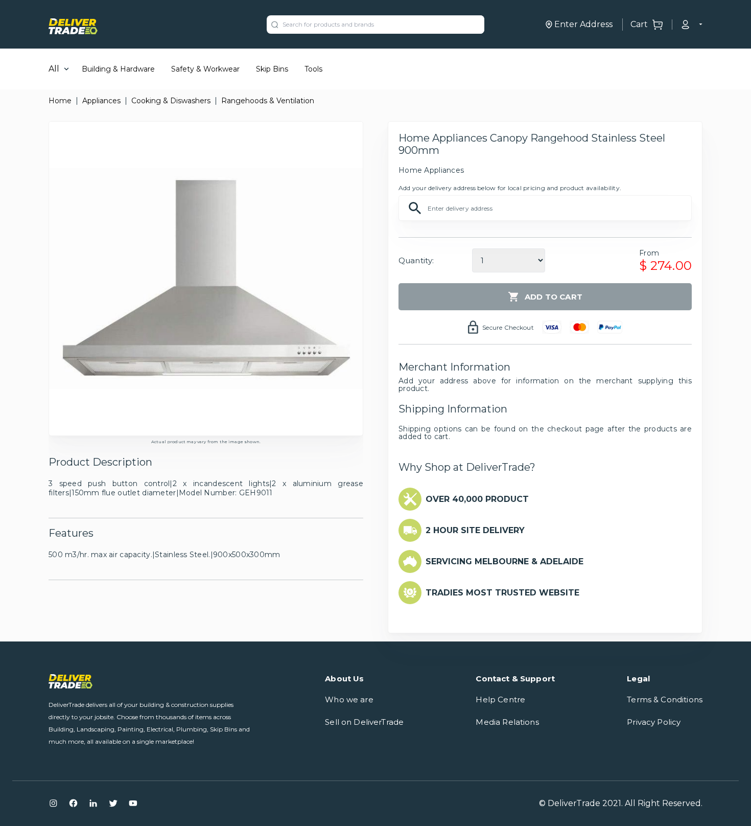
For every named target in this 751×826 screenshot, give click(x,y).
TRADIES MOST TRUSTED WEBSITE (502, 593)
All (54, 69)
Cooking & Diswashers (170, 100)
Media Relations (507, 722)
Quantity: (416, 260)
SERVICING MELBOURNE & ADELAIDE (504, 561)
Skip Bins (272, 69)
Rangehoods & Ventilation (267, 100)
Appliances (101, 100)
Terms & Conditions (664, 699)
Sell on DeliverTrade (364, 722)
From (649, 253)
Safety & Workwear (205, 69)
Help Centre (500, 699)
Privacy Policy (653, 722)
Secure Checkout (508, 327)
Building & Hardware (118, 69)
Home (60, 100)
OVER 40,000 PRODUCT (477, 499)
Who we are (349, 699)
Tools (313, 69)
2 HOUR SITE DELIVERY (475, 530)
